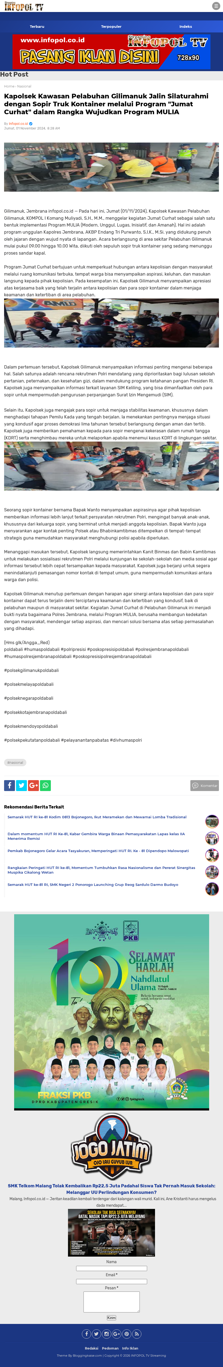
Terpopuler (111, 26)
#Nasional (15, 763)
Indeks (185, 26)
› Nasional (23, 86)
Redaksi (91, 1348)
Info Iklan (130, 1348)
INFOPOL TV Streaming (148, 1355)
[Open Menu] (216, 6)
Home (9, 86)
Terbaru (37, 26)
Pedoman (110, 1348)
